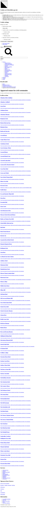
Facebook (2, 485)
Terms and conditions (6, 502)
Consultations (2, 492)
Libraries (6, 65)
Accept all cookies (4, 41)
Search (1, 56)
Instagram (9, 485)
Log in (4, 79)
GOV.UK (4, 500)
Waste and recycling (8, 74)
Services (4, 61)
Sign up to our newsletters (4, 483)
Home (4, 83)
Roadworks (7, 71)
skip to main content (6, 43)
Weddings (6, 75)
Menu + (2, 47)
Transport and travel (8, 73)
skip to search (5, 44)
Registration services (8, 70)
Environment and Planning (9, 64)
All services (7, 76)
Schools (6, 72)
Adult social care (7, 62)
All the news (2, 487)
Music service (7, 67)
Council (4, 78)
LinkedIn (6, 485)
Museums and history (8, 66)
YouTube (13, 485)
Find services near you (6, 477)
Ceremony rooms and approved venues (9, 86)
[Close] (1, 60)
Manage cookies (10, 41)
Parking (6, 68)
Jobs (1, 490)
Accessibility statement (6, 499)
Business (4, 77)
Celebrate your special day (7, 85)
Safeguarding (2, 494)
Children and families (8, 63)
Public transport (7, 69)
